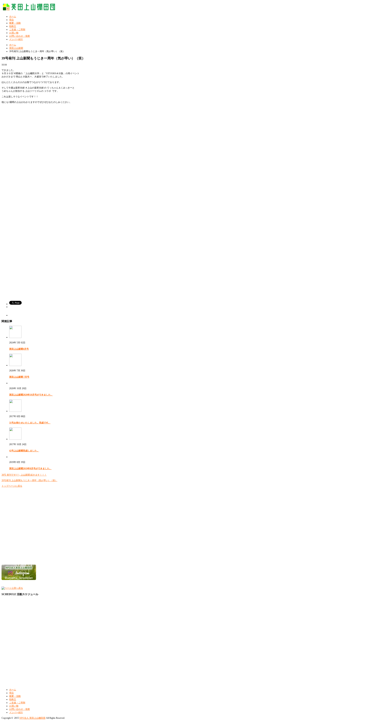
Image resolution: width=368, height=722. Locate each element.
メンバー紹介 (16, 39)
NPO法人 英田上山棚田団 (32, 718)
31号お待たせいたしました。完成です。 (30, 422)
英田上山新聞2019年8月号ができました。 (30, 468)
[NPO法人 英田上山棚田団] (30, 9)
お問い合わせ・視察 (19, 36)
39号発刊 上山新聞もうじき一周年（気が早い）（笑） (29, 480)
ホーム (12, 16)
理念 (11, 19)
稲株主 (12, 26)
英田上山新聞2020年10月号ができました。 (31, 394)
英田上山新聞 (16, 48)
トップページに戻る (12, 486)
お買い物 (13, 32)
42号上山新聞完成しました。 (24, 450)
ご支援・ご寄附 (17, 29)
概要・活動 (15, 23)
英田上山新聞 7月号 (19, 377)
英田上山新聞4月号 (19, 349)
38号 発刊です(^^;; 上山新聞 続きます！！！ (24, 474)
